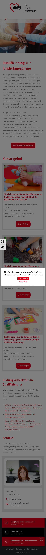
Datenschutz (23, 282)
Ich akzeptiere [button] (23, 278)
